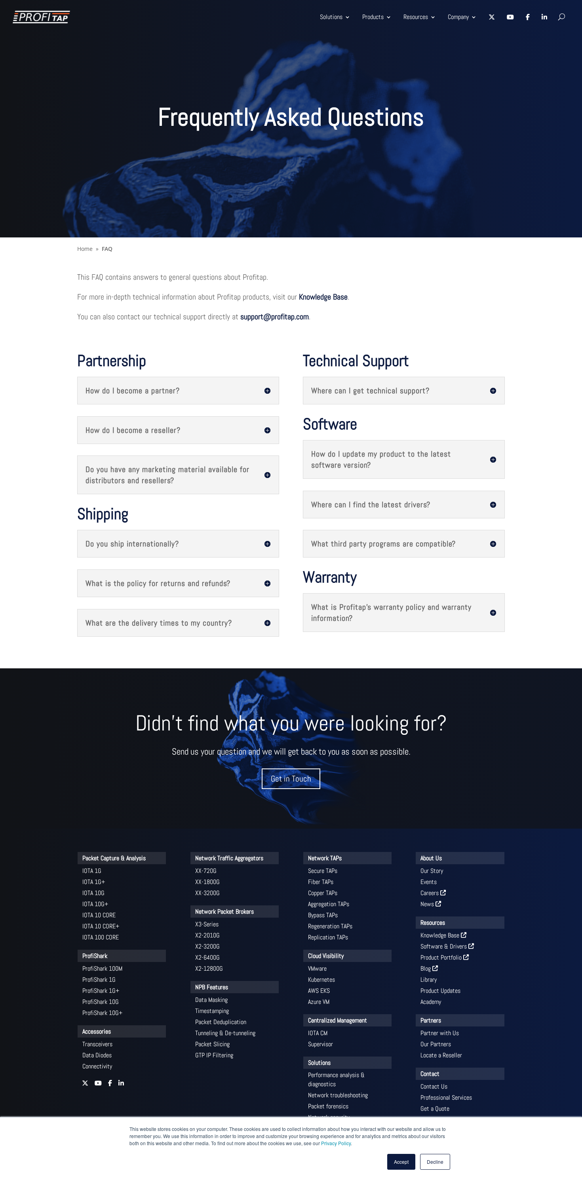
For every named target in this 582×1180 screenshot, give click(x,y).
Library (428, 979)
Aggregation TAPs (328, 904)
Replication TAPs (328, 937)
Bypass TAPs (323, 915)
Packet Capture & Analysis (114, 858)
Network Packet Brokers (224, 911)
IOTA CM (317, 1033)
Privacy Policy (336, 1143)
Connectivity (97, 1066)
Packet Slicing (212, 1044)
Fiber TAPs (320, 882)
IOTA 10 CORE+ (100, 926)
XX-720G (206, 871)
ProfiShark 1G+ (100, 990)
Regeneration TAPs (330, 926)
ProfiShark (94, 956)
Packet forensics (328, 1106)
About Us (431, 858)
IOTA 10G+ (95, 904)
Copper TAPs (322, 893)
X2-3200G (207, 946)
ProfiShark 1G (99, 979)
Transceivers (97, 1044)
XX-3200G (207, 893)
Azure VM (318, 1002)
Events (428, 882)
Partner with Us (439, 1033)
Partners (430, 1020)
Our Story (431, 871)
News (428, 904)
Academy (430, 1002)
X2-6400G (207, 957)
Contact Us (433, 1086)
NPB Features (211, 987)
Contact (429, 1074)
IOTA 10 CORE (99, 915)
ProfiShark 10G (100, 1002)
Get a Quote (434, 1108)
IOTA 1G (91, 871)
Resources (415, 17)
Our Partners (435, 1044)
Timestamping (212, 1011)
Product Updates (440, 990)
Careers (430, 893)
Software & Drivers (444, 946)
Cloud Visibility (326, 956)
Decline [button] (435, 1161)
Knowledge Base (323, 297)
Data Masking (211, 1000)
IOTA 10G (93, 893)
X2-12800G (209, 968)
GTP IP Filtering (214, 1055)
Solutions (331, 17)
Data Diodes (97, 1055)
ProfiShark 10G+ (102, 1013)
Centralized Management (337, 1020)
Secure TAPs (322, 871)
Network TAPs (325, 858)
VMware (317, 968)
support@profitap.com (274, 316)
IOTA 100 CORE (100, 937)
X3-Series (207, 924)
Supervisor (320, 1044)
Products (373, 17)
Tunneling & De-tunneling (225, 1033)
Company (458, 17)
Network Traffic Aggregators (229, 858)
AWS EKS (319, 990)
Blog (426, 968)
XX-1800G (207, 882)
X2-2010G (207, 935)
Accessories (96, 1031)
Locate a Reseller (441, 1055)
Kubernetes (321, 979)
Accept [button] (401, 1161)
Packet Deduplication (220, 1022)
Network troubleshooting (338, 1095)
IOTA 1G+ (93, 882)
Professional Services (446, 1097)
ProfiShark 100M (102, 968)
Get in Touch (291, 778)
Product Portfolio (441, 957)
